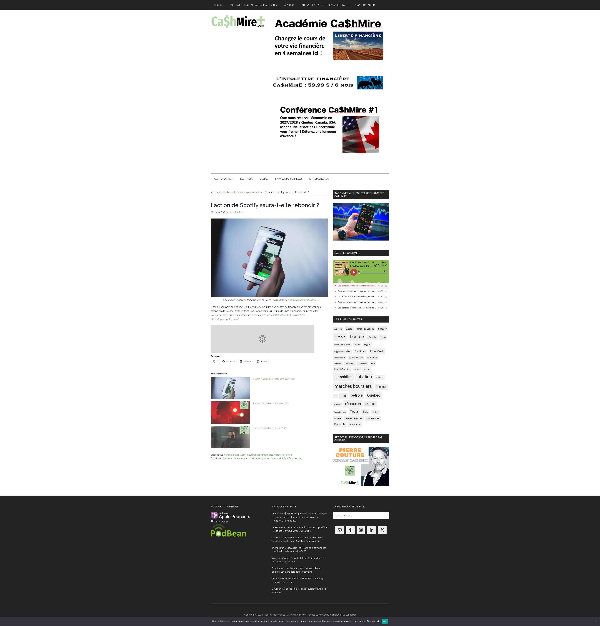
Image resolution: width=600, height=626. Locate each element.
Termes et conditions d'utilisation (324, 615)
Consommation (232, 455)
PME (343, 395)
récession (353, 404)
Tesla (354, 411)
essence (337, 364)
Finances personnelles (262, 455)
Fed (373, 363)
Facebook (363, 364)
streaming (297, 458)
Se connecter (349, 615)
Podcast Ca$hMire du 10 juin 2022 (270, 428)
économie (355, 424)
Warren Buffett (373, 418)
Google (356, 369)
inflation (364, 376)
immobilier (343, 377)
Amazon (338, 329)
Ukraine (337, 418)
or (335, 396)
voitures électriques (353, 418)
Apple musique (230, 458)
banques (382, 329)
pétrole (357, 395)
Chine (383, 337)
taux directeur (340, 412)
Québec (373, 395)
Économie (245, 455)
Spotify (287, 458)
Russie (337, 404)
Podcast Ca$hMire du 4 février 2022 (285, 315)
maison (379, 377)
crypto (367, 344)
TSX (365, 411)
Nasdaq (381, 386)
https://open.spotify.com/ (302, 299)
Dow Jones (360, 351)
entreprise (372, 357)
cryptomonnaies (342, 351)
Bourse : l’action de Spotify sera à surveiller (274, 379)
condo (357, 345)
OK (384, 621)
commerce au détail (342, 345)
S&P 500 (370, 404)
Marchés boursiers (283, 455)
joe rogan (243, 458)
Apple (349, 329)
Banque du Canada (365, 329)
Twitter (375, 412)
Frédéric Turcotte (342, 369)
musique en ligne (257, 458)
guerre (366, 369)
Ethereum (350, 364)
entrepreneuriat (356, 358)
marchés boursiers (353, 386)
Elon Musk (377, 351)
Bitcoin (340, 337)
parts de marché (275, 458)
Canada (372, 337)
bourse (357, 336)
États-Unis (339, 424)
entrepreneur (339, 358)
